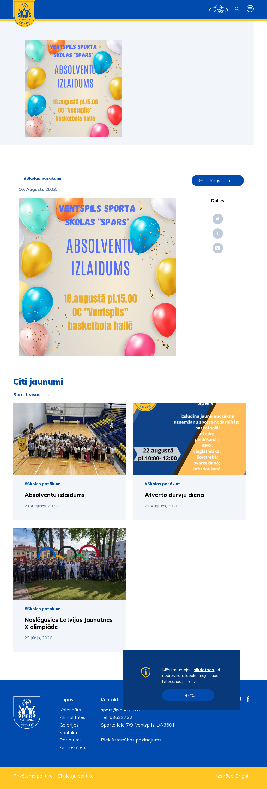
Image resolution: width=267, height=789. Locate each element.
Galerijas (69, 725)
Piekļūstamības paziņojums (131, 740)
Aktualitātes (72, 717)
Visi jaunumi (220, 180)
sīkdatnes (204, 669)
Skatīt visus (26, 395)
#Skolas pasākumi (42, 178)
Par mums (71, 740)
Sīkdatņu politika (76, 776)
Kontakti (68, 732)
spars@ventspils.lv (121, 710)
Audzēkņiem (73, 747)
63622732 (120, 717)
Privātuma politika (33, 776)
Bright (241, 776)
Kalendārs (70, 710)
